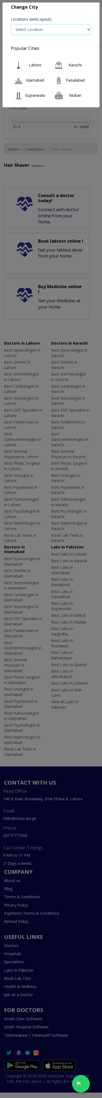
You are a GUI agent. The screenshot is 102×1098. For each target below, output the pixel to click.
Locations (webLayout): (31, 19)
